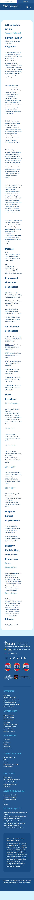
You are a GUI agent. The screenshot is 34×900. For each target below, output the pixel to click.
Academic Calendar (9, 731)
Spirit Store (6, 786)
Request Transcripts (9, 757)
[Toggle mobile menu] (30, 7)
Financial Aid (7, 746)
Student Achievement (9, 797)
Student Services (8, 749)
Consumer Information (10, 795)
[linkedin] (10, 658)
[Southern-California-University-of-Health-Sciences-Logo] (17, 642)
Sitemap (28, 882)
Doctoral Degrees (8, 715)
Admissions (6, 742)
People (5, 804)
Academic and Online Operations (13, 827)
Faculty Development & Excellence (13, 821)
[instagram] (14, 658)
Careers (5, 802)
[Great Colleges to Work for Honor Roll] (17, 663)
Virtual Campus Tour (9, 702)
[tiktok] (21, 658)
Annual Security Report (10, 782)
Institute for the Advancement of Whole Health (15, 813)
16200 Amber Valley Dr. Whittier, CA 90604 (19, 650)
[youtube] (17, 658)
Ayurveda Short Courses (10, 724)
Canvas (5, 762)
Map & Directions (8, 706)
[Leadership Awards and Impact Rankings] (17, 674)
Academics (6, 739)
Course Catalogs (8, 729)
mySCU (5, 759)
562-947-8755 (12, 653)
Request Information (9, 697)
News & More (7, 777)
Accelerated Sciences (9, 726)
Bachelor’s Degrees (9, 719)
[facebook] (6, 658)
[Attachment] (15, 573)
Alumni (5, 744)
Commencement (8, 766)
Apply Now (6, 695)
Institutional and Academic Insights (14, 823)
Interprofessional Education (11, 818)
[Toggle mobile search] (27, 7)
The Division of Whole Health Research (15, 816)
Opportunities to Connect (11, 699)
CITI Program (9, 345)
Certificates (6, 722)
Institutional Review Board (11, 825)
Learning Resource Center (11, 764)
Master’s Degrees (8, 717)
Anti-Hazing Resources (10, 784)
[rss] (25, 658)
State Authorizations (9, 799)
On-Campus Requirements (11, 779)
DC (6, 293)
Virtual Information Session (11, 704)
